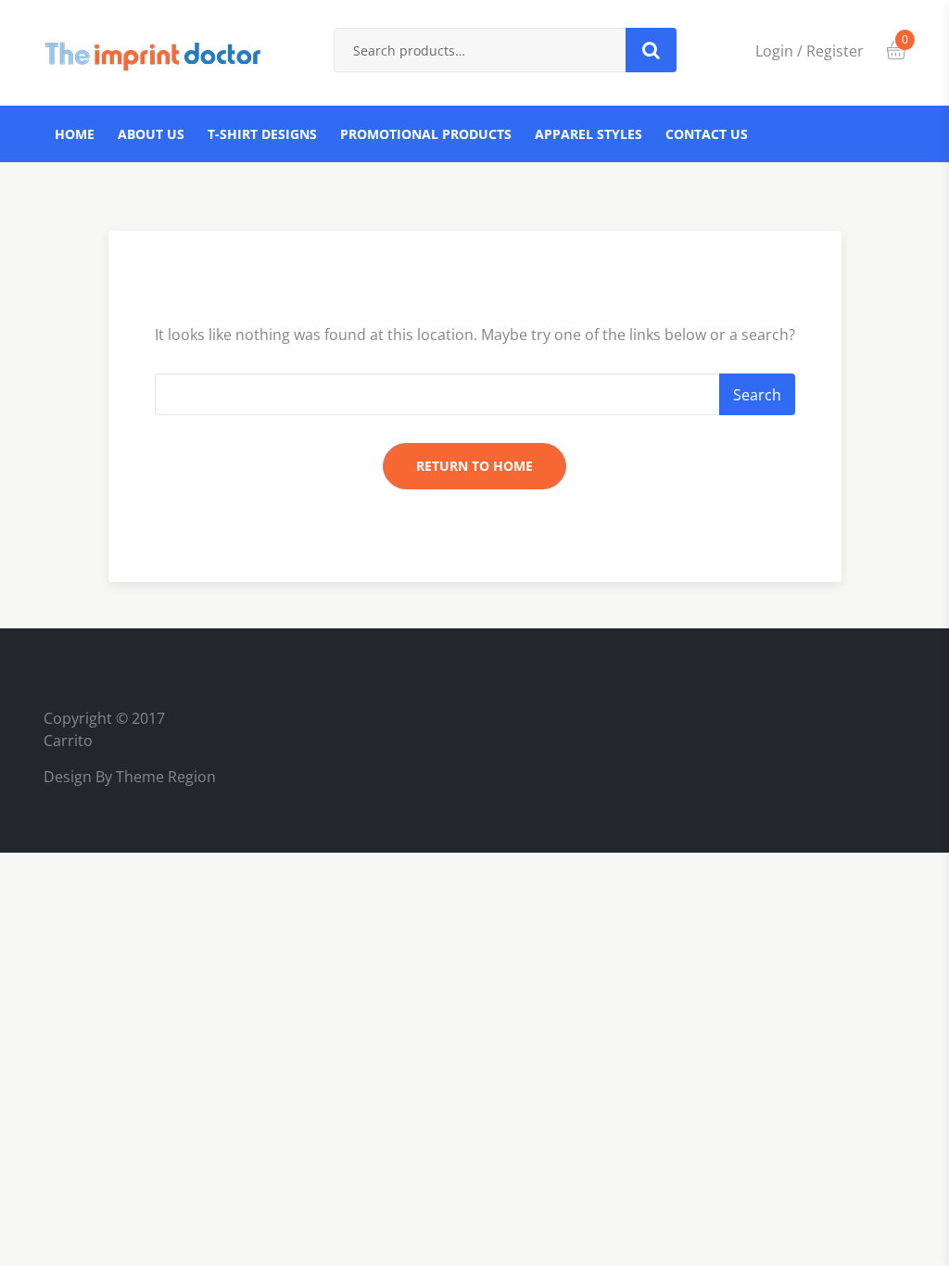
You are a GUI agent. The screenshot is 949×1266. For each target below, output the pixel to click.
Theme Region (164, 776)
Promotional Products (426, 134)
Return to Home (474, 466)
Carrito (68, 740)
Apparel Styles (588, 134)
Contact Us (706, 134)
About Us (151, 134)
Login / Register (809, 51)
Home (75, 134)
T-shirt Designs (262, 134)
